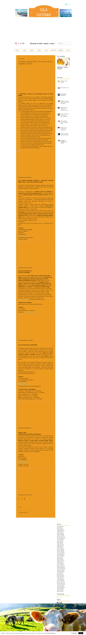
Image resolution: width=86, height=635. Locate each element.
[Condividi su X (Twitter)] (21, 485)
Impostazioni (74, 633)
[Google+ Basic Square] (61, 589)
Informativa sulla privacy (50, 633)
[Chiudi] (84, 633)
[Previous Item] (58, 48)
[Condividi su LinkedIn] (24, 485)
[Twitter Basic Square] (59, 589)
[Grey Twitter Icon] (21, 30)
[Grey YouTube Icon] (23, 30)
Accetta (80, 633)
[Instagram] (16, 30)
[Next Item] (68, 48)
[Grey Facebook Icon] (18, 30)
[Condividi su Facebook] (18, 485)
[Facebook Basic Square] (57, 589)
